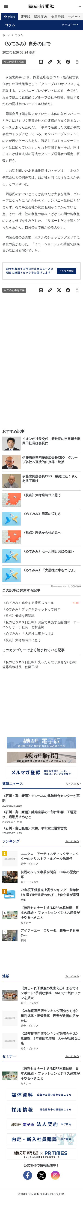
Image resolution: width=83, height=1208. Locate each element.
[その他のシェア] (77, 62)
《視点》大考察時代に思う (21, 640)
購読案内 (40, 17)
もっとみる (72, 783)
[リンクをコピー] (50, 62)
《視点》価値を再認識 (18, 616)
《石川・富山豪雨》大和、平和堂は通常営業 (34, 828)
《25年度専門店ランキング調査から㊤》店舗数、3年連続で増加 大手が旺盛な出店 (51, 1038)
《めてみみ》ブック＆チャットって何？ (31, 609)
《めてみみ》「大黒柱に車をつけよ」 (29, 633)
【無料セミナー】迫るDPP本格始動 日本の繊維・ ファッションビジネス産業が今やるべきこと (50, 912)
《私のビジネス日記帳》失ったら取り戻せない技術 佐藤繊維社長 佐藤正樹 (41, 664)
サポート (74, 17)
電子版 (25, 17)
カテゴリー (69, 24)
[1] (10, 858)
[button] (15, 7)
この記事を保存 (15, 61)
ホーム (6, 35)
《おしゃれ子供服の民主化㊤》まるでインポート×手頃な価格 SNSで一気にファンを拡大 (51, 993)
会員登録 (57, 17)
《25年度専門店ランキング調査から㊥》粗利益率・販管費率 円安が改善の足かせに (50, 1015)
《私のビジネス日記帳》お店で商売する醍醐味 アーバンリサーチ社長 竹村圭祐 (41, 624)
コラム (10, 25)
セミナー (26, 922)
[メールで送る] (41, 62)
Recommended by (61, 586)
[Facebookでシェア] (68, 62)
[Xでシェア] (59, 62)
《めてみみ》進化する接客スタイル (28, 603)
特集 (23, 899)
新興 (23, 940)
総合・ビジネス (30, 863)
